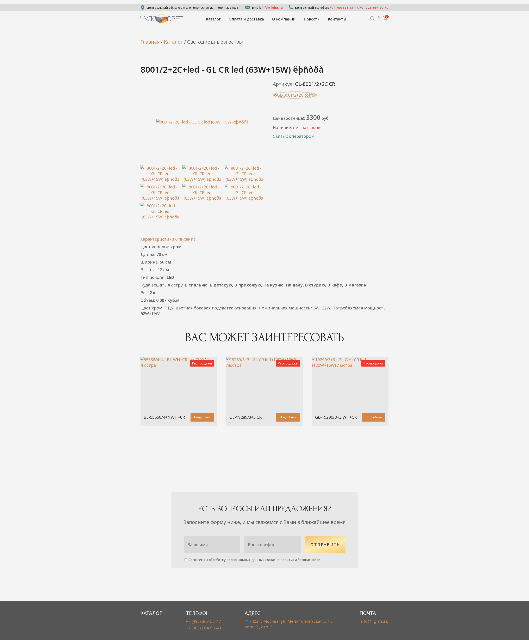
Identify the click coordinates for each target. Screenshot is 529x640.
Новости (312, 19)
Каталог (213, 19)
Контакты (337, 19)
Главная (150, 41)
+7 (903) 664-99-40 (374, 7)
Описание (185, 239)
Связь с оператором (294, 136)
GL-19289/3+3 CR (245, 417)
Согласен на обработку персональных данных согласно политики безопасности (254, 559)
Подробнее (202, 417)
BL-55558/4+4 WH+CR (164, 417)
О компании (283, 19)
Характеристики (157, 239)
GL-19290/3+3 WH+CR (336, 417)
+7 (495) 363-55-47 (344, 7)
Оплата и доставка (246, 19)
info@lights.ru (272, 7)
